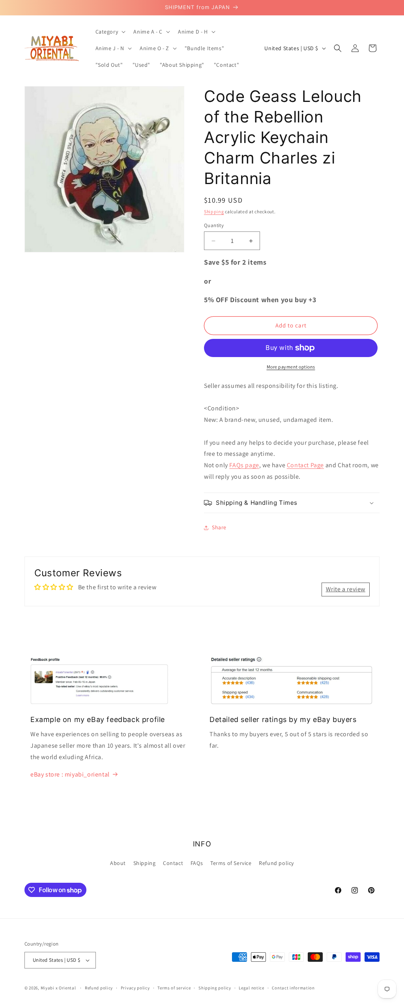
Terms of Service (231, 863)
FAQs (197, 863)
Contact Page (305, 465)
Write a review (345, 589)
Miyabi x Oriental (58, 988)
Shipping (214, 211)
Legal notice (251, 988)
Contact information (293, 988)
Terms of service (174, 988)
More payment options (291, 367)
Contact (173, 863)
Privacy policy (135, 988)
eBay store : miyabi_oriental (70, 774)
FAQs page (244, 465)
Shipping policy (214, 988)
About (118, 863)
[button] (110, 31)
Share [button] (219, 527)
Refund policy (276, 863)
